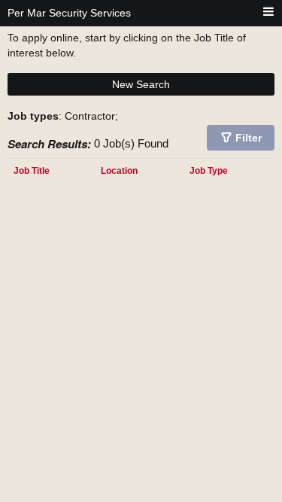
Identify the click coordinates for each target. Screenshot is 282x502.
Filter (248, 138)
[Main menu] (268, 12)
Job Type (209, 170)
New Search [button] (141, 84)
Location (119, 170)
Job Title (32, 170)
